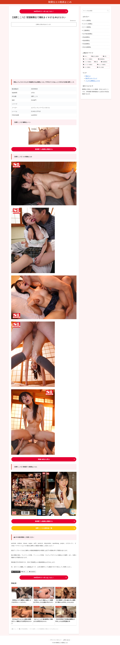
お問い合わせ (66, 640)
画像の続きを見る (44, 459)
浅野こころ (25, 571)
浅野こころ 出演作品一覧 (44, 528)
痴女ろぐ (88, 76)
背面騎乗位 (33, 571)
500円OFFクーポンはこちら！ (44, 11)
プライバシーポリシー (55, 640)
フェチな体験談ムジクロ (92, 80)
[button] (107, 11)
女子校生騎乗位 (16, 571)
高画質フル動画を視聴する (44, 149)
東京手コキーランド (91, 78)
